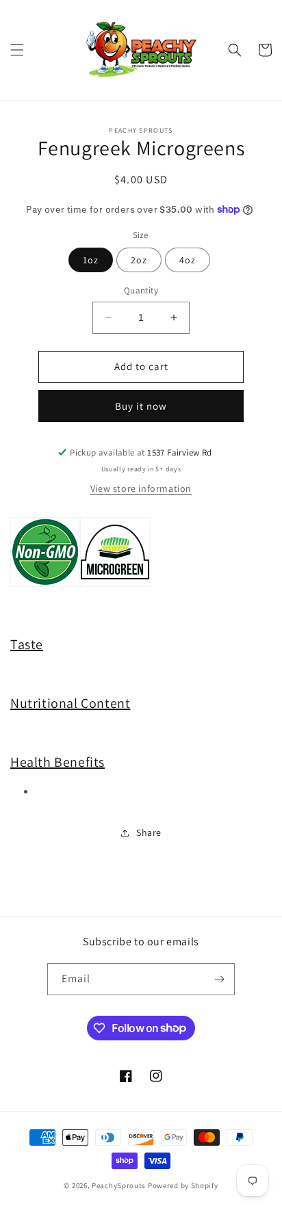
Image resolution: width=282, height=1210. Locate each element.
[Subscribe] (219, 979)
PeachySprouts (119, 1185)
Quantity (141, 290)
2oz (139, 260)
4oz (187, 260)
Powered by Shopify (183, 1185)
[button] (17, 50)
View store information (141, 488)
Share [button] (149, 832)
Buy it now (141, 405)
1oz (91, 260)
